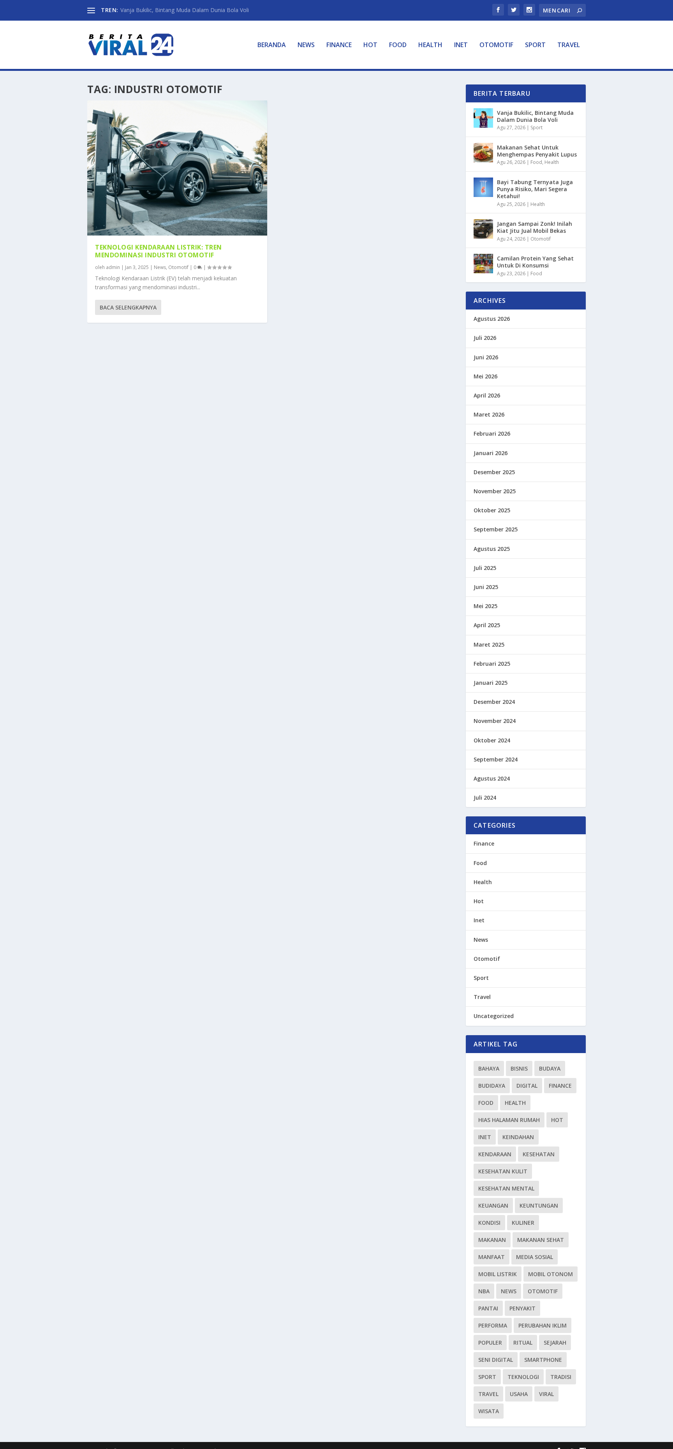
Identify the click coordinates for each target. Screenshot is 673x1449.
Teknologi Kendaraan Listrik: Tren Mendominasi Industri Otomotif (158, 251)
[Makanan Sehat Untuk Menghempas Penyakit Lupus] (483, 152)
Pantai (488, 1308)
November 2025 (495, 491)
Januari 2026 (490, 453)
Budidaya (491, 1085)
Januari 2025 (490, 682)
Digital (526, 1085)
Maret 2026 (489, 414)
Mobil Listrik (497, 1274)
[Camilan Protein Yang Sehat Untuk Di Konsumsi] (483, 263)
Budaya (549, 1068)
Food (398, 45)
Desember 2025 (494, 472)
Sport (535, 45)
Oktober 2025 (492, 510)
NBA (484, 1291)
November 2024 (495, 720)
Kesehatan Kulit (502, 1171)
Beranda (271, 45)
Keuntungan (539, 1205)
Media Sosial (534, 1257)
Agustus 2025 (492, 548)
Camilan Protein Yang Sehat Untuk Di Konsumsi (535, 262)
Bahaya (488, 1068)
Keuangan (493, 1205)
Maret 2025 (489, 644)
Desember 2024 (494, 701)
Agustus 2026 (492, 318)
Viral (546, 1394)
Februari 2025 (492, 663)
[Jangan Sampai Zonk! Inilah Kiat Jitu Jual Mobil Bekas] (483, 229)
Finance (339, 45)
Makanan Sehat (540, 1239)
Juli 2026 (485, 337)
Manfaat (491, 1257)
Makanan (492, 1239)
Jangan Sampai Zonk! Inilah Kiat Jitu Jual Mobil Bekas (534, 227)
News (306, 45)
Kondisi (489, 1222)
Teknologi (523, 1376)
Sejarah (555, 1342)
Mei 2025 (485, 606)
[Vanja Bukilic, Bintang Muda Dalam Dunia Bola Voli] (483, 118)
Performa (492, 1325)
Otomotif (496, 45)
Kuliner (523, 1222)
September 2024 (496, 759)
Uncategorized (494, 1016)
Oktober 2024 (492, 740)
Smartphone (543, 1359)
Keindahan (518, 1137)
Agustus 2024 (492, 778)
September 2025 (496, 529)
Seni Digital (495, 1359)
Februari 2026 (492, 433)
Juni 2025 (486, 587)
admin (113, 267)
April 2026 (487, 395)
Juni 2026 (486, 357)
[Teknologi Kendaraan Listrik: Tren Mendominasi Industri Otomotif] (177, 168)
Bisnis (519, 1068)
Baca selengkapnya (128, 307)
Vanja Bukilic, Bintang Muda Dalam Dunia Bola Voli (184, 10)
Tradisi (560, 1376)
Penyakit (522, 1308)
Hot (370, 45)
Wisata (488, 1411)
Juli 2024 (485, 797)
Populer (490, 1342)
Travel (568, 45)
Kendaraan (494, 1154)
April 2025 (487, 625)
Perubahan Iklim (542, 1325)
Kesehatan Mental (506, 1188)
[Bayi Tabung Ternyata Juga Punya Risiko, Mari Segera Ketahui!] (483, 187)
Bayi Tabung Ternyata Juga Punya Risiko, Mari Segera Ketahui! (535, 189)
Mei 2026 (485, 376)
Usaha (519, 1394)
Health (430, 45)
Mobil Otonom (550, 1274)
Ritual (522, 1342)
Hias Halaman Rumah (509, 1120)
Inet (461, 45)
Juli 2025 (485, 568)
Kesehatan (539, 1154)
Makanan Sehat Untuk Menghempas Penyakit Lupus (537, 151)
